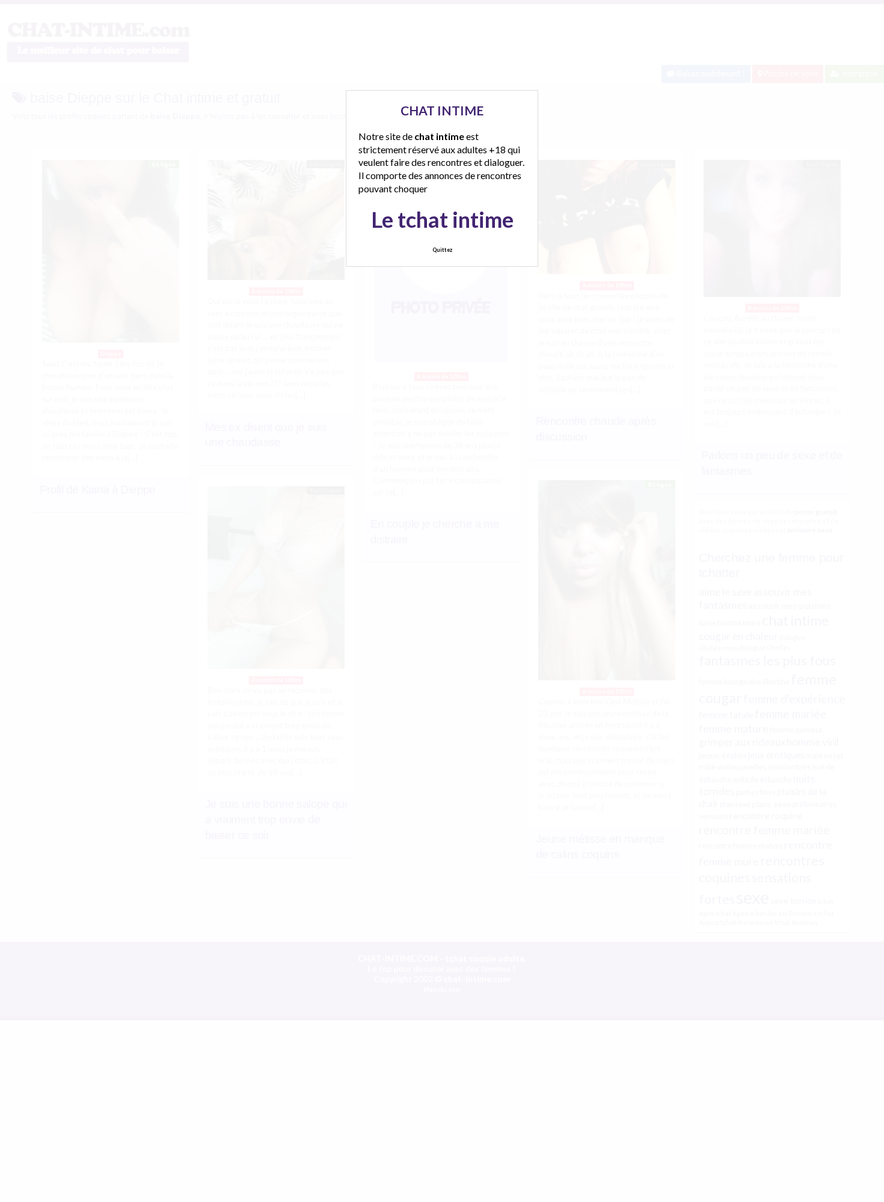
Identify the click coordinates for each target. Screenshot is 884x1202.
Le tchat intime (442, 219)
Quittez (442, 249)
